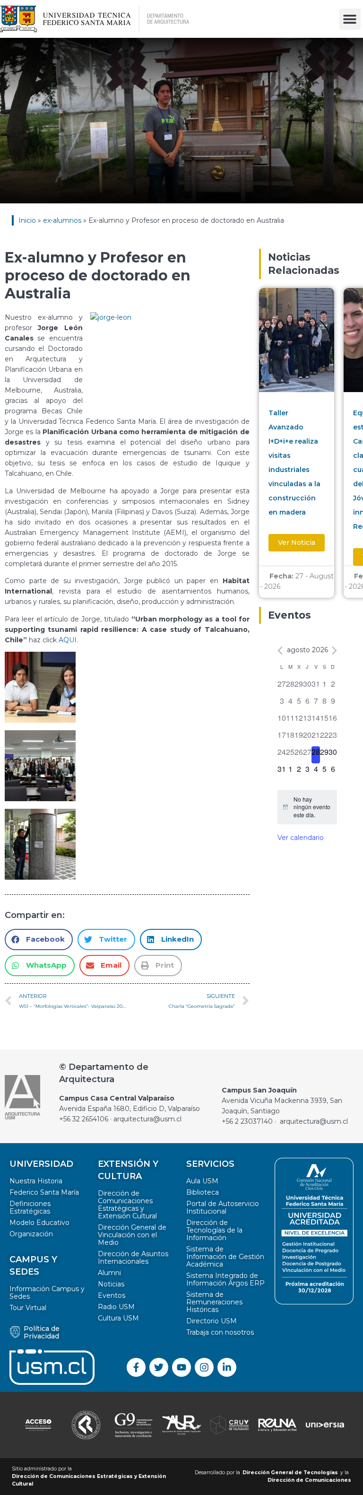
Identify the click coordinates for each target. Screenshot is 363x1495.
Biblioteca (202, 1192)
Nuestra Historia (35, 1181)
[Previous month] (280, 650)
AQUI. (68, 640)
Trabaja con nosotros (220, 1332)
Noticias (111, 1284)
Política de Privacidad (42, 1332)
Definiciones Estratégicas (30, 1207)
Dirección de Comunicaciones (309, 1480)
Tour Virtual (27, 1307)
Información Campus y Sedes (47, 1293)
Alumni (109, 1272)
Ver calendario (300, 837)
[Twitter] (158, 1367)
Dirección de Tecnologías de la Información (214, 1230)
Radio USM (116, 1307)
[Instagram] (204, 1367)
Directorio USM (211, 1321)
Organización (31, 1234)
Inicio (27, 220)
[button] (350, 19)
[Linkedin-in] (226, 1367)
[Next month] (334, 650)
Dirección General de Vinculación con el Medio (132, 1235)
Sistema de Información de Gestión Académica (225, 1256)
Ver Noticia (296, 542)
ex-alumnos (62, 220)
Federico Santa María (44, 1192)
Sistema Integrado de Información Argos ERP (225, 1279)
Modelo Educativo (39, 1222)
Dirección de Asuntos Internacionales (133, 1258)
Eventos (111, 1295)
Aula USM (202, 1181)
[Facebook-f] (136, 1367)
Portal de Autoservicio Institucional (222, 1207)
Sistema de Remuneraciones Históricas (214, 1302)
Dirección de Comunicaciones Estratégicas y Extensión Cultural (127, 1204)
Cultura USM (118, 1318)
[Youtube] (181, 1367)
